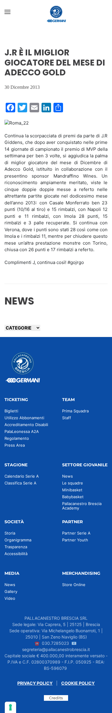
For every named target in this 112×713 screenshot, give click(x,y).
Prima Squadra (75, 410)
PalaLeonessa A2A (21, 431)
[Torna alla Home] (56, 12)
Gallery (10, 591)
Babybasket (73, 496)
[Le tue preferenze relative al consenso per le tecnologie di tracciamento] (10, 707)
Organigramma (17, 540)
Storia (9, 533)
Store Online (73, 584)
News (67, 476)
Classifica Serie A (20, 483)
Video (9, 598)
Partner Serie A (76, 533)
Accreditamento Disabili (26, 424)
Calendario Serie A (21, 476)
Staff (66, 417)
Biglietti (11, 410)
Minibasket (72, 489)
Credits (56, 697)
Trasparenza (15, 546)
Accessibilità (15, 553)
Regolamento (16, 438)
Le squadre (72, 483)
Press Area (14, 445)
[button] (7, 12)
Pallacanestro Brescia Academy (82, 505)
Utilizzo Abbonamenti (24, 417)
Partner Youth (75, 540)
